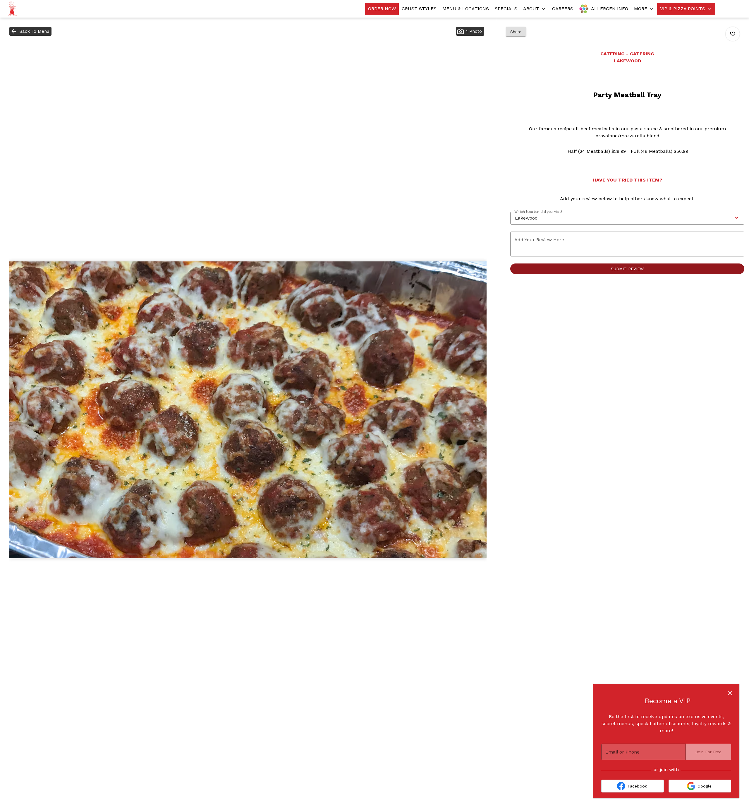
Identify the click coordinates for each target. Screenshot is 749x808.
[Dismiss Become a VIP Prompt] (730, 693)
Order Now (382, 8)
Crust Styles (419, 8)
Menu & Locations (465, 8)
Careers (562, 8)
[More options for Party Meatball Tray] (733, 34)
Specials (506, 8)
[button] (534, 9)
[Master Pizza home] (31, 8)
